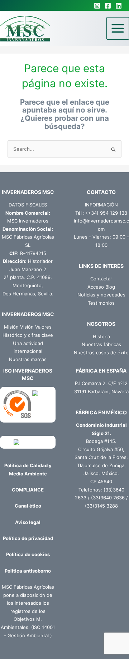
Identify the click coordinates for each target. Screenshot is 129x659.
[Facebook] (108, 6)
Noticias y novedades (101, 295)
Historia (101, 336)
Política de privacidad (28, 538)
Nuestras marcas (28, 359)
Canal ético (28, 506)
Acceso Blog (101, 287)
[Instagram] (97, 6)
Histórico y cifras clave (28, 335)
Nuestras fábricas (101, 344)
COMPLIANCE (28, 490)
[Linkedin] (118, 6)
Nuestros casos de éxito (101, 352)
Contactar (101, 278)
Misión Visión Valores (28, 327)
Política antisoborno (28, 571)
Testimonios (101, 303)
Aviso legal (27, 522)
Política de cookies (28, 554)
